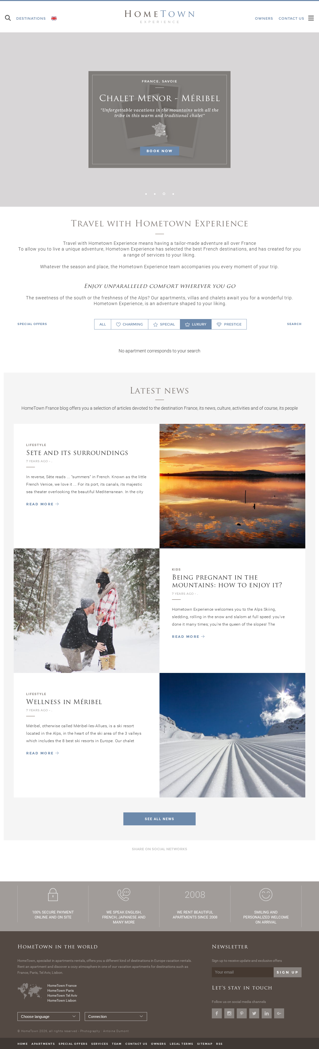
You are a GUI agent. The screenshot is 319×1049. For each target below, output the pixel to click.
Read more (40, 504)
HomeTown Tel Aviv (62, 995)
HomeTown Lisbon (61, 1000)
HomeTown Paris (60, 990)
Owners (158, 1044)
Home (22, 1044)
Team (117, 1044)
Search (294, 324)
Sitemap (205, 1044)
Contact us (136, 1044)
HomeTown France (62, 985)
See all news (159, 819)
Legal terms (181, 1044)
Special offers (32, 324)
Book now (160, 151)
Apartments (43, 1044)
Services (99, 1044)
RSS (219, 1044)
